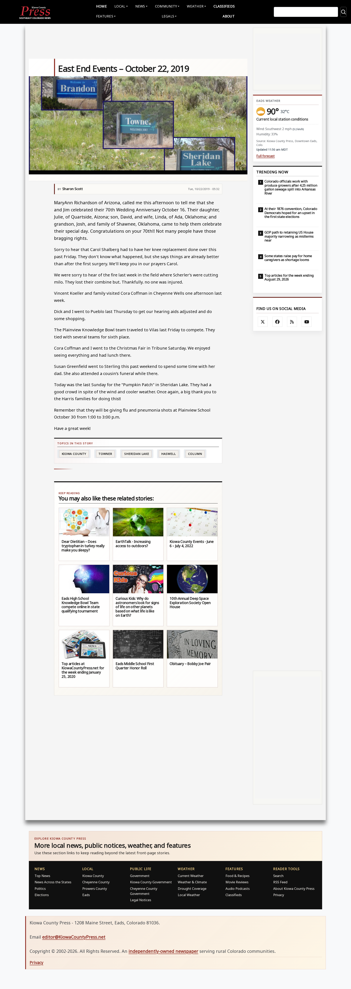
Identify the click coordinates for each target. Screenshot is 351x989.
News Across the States (53, 882)
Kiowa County (74, 454)
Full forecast (265, 156)
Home (101, 6)
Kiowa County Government (151, 882)
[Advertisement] (287, 501)
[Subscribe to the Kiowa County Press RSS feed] (292, 322)
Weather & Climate (192, 882)
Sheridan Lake (136, 454)
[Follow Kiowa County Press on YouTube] (307, 322)
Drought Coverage (192, 888)
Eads (86, 894)
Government (140, 875)
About (229, 16)
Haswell (168, 454)
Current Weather (191, 875)
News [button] (140, 6)
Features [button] (104, 16)
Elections (42, 894)
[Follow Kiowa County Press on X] (263, 322)
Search (278, 875)
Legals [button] (168, 16)
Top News (42, 875)
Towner (105, 454)
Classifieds (224, 6)
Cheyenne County (95, 882)
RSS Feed (280, 882)
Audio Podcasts (237, 888)
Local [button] (119, 6)
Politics (40, 888)
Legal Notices (140, 900)
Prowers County (94, 888)
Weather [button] (195, 6)
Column (195, 454)
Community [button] (166, 6)
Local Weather (189, 894)
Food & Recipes (237, 875)
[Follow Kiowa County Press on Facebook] (277, 322)
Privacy (278, 894)
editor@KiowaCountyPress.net (73, 937)
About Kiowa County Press (293, 888)
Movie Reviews (236, 882)
